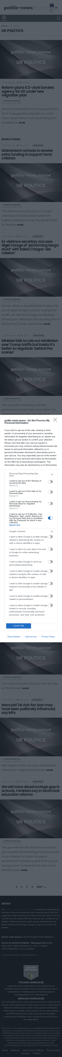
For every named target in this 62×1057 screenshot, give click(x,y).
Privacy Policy (48, 636)
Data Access (31, 636)
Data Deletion (14, 636)
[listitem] (31, 474)
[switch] (50, 481)
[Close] (56, 421)
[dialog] (31, 528)
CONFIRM (18, 626)
